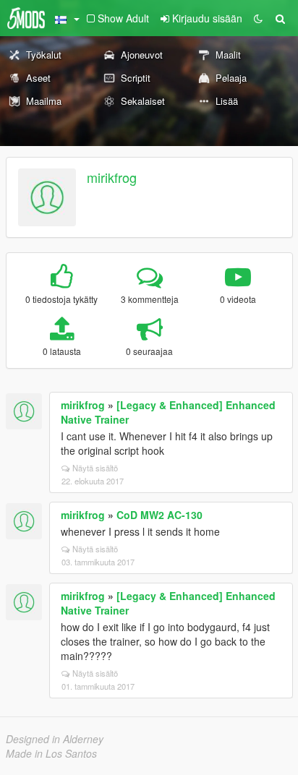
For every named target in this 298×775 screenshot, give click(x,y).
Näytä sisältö (95, 468)
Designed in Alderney (54, 739)
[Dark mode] (258, 18)
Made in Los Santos (51, 753)
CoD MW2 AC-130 (159, 515)
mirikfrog (112, 177)
